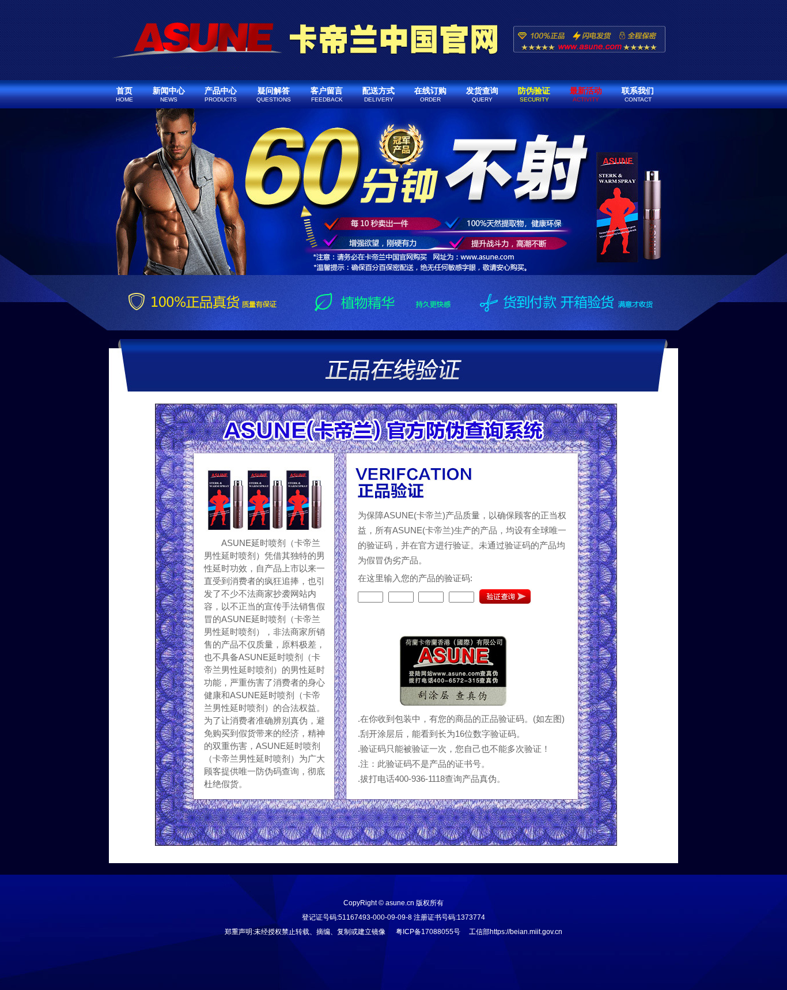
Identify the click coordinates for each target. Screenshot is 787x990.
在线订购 (430, 94)
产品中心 (221, 94)
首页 (124, 94)
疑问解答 (273, 94)
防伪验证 (534, 94)
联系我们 (638, 94)
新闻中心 (169, 94)
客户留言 (327, 94)
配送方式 (378, 94)
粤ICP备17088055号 (428, 932)
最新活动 (586, 94)
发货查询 (482, 94)
